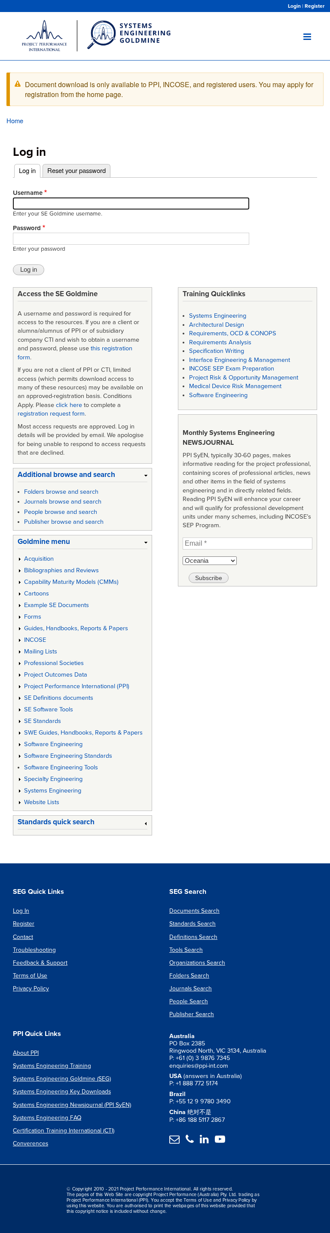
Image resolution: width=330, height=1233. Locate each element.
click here (69, 405)
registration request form (51, 413)
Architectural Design (216, 324)
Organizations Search (197, 962)
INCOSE (35, 640)
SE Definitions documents (58, 698)
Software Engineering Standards (68, 755)
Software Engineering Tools (61, 767)
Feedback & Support (40, 962)
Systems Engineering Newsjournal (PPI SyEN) (72, 1104)
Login (294, 6)
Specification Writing (216, 351)
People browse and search (60, 512)
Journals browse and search (62, 501)
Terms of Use (30, 975)
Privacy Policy (31, 988)
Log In (21, 910)
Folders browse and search (61, 491)
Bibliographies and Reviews (61, 570)
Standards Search (192, 923)
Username (28, 193)
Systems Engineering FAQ (47, 1117)
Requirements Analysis (220, 342)
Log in (29, 170)
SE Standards (42, 721)
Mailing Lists (40, 651)
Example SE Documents (56, 605)
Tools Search (186, 950)
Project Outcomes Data (55, 674)
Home (14, 120)
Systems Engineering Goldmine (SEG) (62, 1078)
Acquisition (39, 558)
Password (27, 228)
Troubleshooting (34, 950)
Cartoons (36, 593)
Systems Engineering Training (52, 1065)
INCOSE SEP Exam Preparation (231, 368)
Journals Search (190, 988)
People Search (188, 1001)
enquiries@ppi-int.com (198, 1065)
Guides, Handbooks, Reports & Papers (76, 628)
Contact (23, 937)
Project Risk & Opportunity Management (243, 377)
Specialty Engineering (53, 779)
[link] (82, 476)
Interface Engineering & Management (239, 360)
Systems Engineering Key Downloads (62, 1091)
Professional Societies (54, 663)
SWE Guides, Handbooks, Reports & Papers (83, 732)
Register (314, 6)
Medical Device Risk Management (235, 386)
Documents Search (194, 910)
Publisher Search (191, 1014)
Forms (32, 616)
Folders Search (189, 975)
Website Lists (41, 802)
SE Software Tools (48, 709)
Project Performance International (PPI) (76, 686)
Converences (30, 1143)
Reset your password (76, 170)
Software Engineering (53, 744)
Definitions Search (193, 937)
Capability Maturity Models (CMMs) (71, 582)
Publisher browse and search (64, 521)
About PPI (26, 1053)
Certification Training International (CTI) (63, 1130)
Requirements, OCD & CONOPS (232, 333)
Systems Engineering (52, 790)
